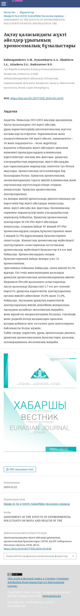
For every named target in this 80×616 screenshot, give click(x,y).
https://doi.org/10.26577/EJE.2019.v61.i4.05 (36, 98)
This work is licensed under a (26, 578)
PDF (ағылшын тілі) (21, 469)
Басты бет (9, 12)
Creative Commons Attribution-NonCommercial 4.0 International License (38, 582)
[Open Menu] (3, 3)
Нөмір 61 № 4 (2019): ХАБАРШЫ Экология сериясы (34, 16)
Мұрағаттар (27, 12)
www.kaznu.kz (51, 596)
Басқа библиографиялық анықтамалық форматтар (37, 556)
